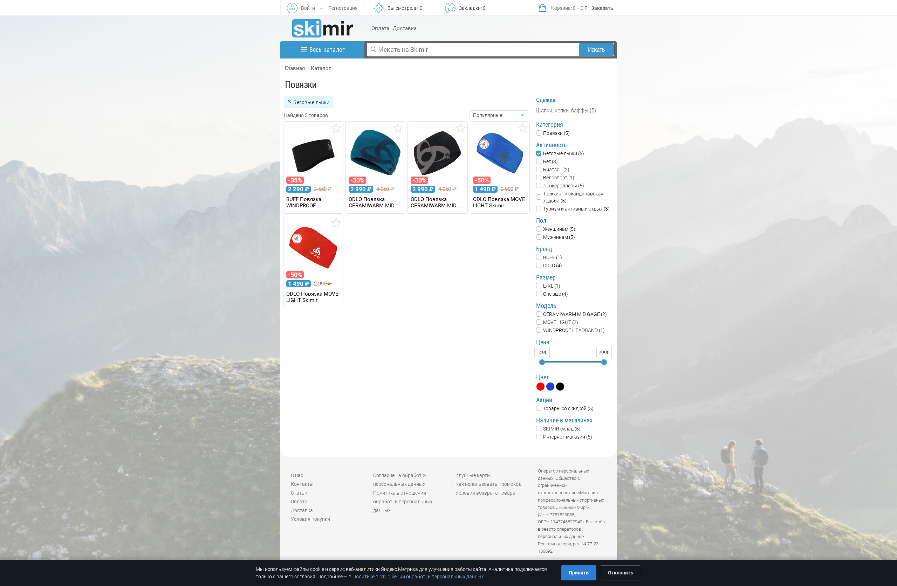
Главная (295, 68)
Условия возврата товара (485, 493)
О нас (297, 475)
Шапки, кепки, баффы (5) (566, 110)
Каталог (321, 68)
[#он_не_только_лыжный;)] (322, 28)
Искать (596, 49)
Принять (579, 572)
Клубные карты (473, 475)
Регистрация (343, 8)
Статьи (299, 493)
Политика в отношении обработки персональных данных (402, 501)
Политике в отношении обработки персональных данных (418, 576)
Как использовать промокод (488, 484)
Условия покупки (310, 519)
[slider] (542, 362)
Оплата (380, 28)
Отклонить (620, 572)
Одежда (545, 99)
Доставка (405, 28)
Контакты (302, 484)
